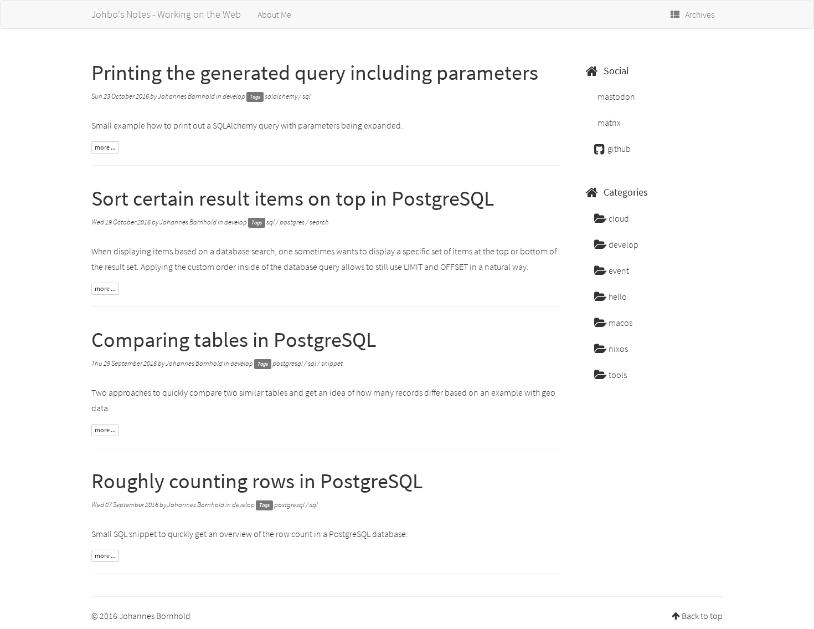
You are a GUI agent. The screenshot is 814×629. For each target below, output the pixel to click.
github (618, 148)
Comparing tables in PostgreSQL (233, 339)
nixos (617, 348)
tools (617, 374)
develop (234, 96)
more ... (105, 147)
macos (619, 322)
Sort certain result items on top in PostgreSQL (292, 198)
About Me (274, 14)
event (618, 270)
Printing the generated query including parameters (314, 72)
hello (617, 296)
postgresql (287, 363)
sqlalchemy (281, 96)
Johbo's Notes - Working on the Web (166, 14)
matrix (608, 122)
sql (306, 96)
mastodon (615, 96)
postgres (292, 222)
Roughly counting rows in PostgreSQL (257, 481)
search (319, 222)
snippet (332, 363)
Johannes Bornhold (186, 96)
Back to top (702, 615)
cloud (618, 218)
